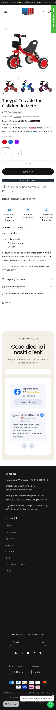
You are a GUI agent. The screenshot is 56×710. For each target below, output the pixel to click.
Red (4, 142)
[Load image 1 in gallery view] (11, 86)
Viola (16, 142)
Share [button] (8, 303)
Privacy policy (13, 697)
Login (8, 526)
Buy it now (28, 172)
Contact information (35, 701)
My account (11, 532)
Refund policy (47, 693)
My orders (10, 539)
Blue (10, 142)
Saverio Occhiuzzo (28, 414)
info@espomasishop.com (18, 490)
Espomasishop (16, 693)
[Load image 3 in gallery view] (45, 86)
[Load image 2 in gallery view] (28, 86)
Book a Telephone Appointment (18, 199)
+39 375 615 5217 (39, 480)
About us (9, 545)
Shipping (17, 116)
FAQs (8, 571)
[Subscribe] (43, 642)
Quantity (6, 148)
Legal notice (20, 701)
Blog (7, 558)
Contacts (9, 551)
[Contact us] (50, 704)
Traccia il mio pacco (15, 564)
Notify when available (28, 180)
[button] (6, 11)
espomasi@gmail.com (23, 486)
